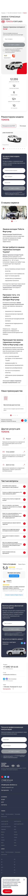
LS (1, 870)
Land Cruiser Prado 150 (18, 824)
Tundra (15, 832)
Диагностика (10, 465)
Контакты (4, 805)
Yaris (15, 842)
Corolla (15, 837)
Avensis (2, 840)
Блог (2, 802)
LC (1, 872)
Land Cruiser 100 (4, 824)
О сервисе (4, 797)
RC (14, 870)
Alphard (2, 845)
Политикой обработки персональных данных (13, 51)
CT (14, 872)
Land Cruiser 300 (7, 133)
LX (14, 862)
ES (1, 864)
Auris (15, 840)
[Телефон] (2, 777)
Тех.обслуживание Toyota (14, 13)
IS (14, 867)
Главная (3, 13)
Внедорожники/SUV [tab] (8, 126)
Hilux (15, 829)
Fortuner (16, 834)
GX (1, 862)
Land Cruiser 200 (17, 821)
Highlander (3, 829)
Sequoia (3, 832)
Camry (2, 837)
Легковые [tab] (23, 126)
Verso (2, 842)
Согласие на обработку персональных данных (13, 49)
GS (14, 864)
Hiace (15, 845)
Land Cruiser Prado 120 (5, 826)
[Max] (25, 643)
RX (14, 859)
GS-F (2, 867)
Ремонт (8, 439)
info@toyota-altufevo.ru (9, 674)
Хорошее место (7, 57)
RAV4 (15, 826)
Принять (7, 891)
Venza (2, 834)
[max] (7, 679)
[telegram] (4, 679)
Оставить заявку (14, 45)
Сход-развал (10, 452)
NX (1, 859)
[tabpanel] (14, 140)
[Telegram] (5, 777)
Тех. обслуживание (10, 814)
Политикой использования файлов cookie (10, 886)
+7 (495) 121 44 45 (10, 667)
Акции (3, 799)
